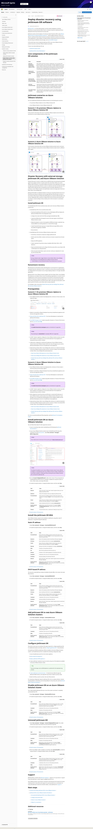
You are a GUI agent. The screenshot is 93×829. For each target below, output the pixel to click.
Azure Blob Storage (53, 40)
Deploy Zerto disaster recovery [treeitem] (8, 56)
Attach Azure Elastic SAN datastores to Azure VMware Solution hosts (45, 353)
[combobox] (8, 17)
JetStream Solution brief (35, 48)
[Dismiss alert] (91, 2)
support (59, 784)
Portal (80, 12)
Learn (29, 15)
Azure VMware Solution (39, 15)
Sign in (90, 9)
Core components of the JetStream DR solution (84, 18)
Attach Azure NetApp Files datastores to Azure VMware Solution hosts (45, 355)
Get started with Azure (87, 12)
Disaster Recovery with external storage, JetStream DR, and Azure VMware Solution (84, 23)
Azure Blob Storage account (35, 320)
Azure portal (41, 432)
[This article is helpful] (86, 41)
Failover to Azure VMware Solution (38, 799)
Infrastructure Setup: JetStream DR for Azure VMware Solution (42, 790)
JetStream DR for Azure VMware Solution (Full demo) (40, 792)
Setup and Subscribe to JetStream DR (37, 316)
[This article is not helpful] (87, 41)
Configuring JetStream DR (51, 647)
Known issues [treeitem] (4, 25)
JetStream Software (44, 777)
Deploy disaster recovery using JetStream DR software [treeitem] (8, 58)
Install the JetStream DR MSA (83, 29)
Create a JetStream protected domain (37, 673)
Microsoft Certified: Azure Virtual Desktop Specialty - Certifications (40, 812)
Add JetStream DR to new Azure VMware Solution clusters (83, 32)
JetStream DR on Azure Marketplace (37, 50)
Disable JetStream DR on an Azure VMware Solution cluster (84, 36)
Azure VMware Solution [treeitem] (6, 19)
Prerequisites (80, 26)
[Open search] (88, 9)
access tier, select (37, 321)
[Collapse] (16, 15)
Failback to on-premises (36, 802)
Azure (33, 15)
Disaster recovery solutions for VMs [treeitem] (9, 50)
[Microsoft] (2, 9)
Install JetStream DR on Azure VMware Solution (83, 28)
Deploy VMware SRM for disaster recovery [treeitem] (9, 53)
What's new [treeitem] (4, 23)
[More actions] (64, 16)
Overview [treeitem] (3, 21)
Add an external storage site (35, 656)
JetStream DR (30, 28)
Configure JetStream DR (82, 33)
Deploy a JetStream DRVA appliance (37, 658)
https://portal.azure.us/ (57, 439)
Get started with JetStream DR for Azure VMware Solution (43, 795)
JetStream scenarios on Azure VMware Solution (83, 21)
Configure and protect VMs (36, 797)
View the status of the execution (36, 512)
